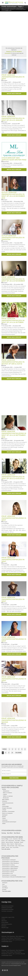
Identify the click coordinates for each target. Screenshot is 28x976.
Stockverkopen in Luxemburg (9, 875)
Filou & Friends (10, 845)
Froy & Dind (15, 847)
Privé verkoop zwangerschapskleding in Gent (13, 518)
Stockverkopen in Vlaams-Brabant (10, 866)
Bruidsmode (6, 797)
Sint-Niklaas (5, 887)
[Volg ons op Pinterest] (7, 970)
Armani (7, 847)
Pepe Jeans (21, 845)
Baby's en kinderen (7, 792)
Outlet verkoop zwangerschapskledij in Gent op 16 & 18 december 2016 (13, 195)
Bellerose (3, 844)
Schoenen (4, 801)
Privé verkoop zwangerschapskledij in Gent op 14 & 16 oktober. (12, 320)
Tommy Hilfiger (5, 838)
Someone (15, 838)
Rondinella (16, 842)
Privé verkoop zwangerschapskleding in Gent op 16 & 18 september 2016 (13, 434)
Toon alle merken (5, 849)
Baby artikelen (5, 799)
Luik (13, 939)
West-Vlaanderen (20, 936)
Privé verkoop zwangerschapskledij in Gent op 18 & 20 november (13, 279)
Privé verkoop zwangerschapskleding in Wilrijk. (13, 720)
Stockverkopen (11, 881)
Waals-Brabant (17, 938)
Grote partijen (5, 806)
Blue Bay (21, 838)
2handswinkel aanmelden (7, 909)
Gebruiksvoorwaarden (6, 924)
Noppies (23, 840)
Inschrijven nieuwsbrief (6, 911)
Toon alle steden (6, 891)
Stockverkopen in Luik (7, 873)
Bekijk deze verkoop (14, 93)
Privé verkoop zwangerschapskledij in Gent (12, 77)
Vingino (3, 847)
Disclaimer (3, 925)
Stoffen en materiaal (8, 796)
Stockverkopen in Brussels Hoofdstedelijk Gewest (14, 876)
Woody (3, 842)
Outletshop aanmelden (6, 907)
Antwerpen (4, 882)
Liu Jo (10, 838)
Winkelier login (4, 927)
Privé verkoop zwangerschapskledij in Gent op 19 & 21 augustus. (13, 476)
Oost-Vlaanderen (11, 936)
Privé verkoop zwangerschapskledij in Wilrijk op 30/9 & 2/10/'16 (12, 362)
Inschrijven (14, 778)
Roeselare (4, 886)
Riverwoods (11, 840)
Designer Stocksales (7, 808)
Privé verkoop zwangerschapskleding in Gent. (13, 679)
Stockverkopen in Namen (8, 871)
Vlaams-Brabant (10, 938)
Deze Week (10, 833)
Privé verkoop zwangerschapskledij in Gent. (12, 559)
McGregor (3, 845)
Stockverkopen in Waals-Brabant (10, 868)
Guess (3, 840)
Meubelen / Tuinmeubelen (8, 811)
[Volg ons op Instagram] (5, 970)
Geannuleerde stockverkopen (9, 821)
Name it (12, 844)
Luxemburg (17, 939)
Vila (11, 847)
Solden (4, 823)
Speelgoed (4, 815)
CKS (6, 840)
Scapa (21, 842)
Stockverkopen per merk (12, 837)
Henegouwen (4, 939)
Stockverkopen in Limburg (8, 864)
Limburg (3, 938)
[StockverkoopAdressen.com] (14, 2)
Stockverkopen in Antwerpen (9, 859)
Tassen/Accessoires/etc (7, 803)
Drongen (4, 889)
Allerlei (3, 804)
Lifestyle (4, 809)
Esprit (8, 844)
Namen (10, 939)
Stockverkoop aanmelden (7, 906)
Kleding (4, 789)
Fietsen (4, 818)
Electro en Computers (7, 813)
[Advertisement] (14, 30)
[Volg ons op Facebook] (3, 970)
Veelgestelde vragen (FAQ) (7, 917)
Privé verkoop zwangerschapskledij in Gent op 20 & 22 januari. (12, 118)
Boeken (4, 816)
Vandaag (3, 833)
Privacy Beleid (4, 922)
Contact (3, 919)
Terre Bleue (17, 840)
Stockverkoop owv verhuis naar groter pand (13, 159)
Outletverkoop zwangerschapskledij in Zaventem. (12, 237)
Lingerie (5, 794)
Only (16, 845)
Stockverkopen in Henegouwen (9, 870)
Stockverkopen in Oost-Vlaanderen (10, 861)
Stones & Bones (9, 842)
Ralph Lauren (18, 844)
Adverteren (4, 920)
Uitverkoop (4, 820)
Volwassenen (6, 791)
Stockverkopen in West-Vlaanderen (10, 863)
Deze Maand (17, 833)
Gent (3, 884)
